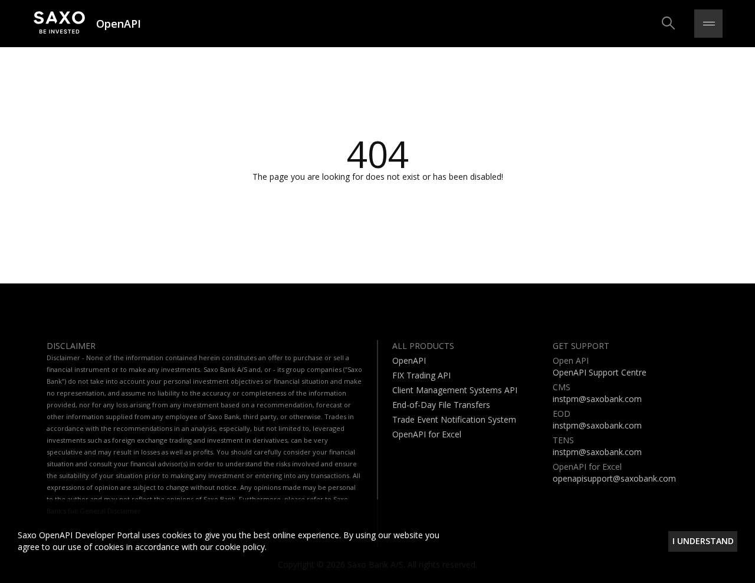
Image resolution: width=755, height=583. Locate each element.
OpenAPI (409, 360)
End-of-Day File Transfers (441, 404)
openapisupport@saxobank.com (614, 478)
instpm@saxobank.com (597, 398)
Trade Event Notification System (454, 419)
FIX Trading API (421, 375)
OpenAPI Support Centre (599, 372)
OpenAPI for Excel (426, 434)
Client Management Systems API (454, 390)
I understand (703, 540)
